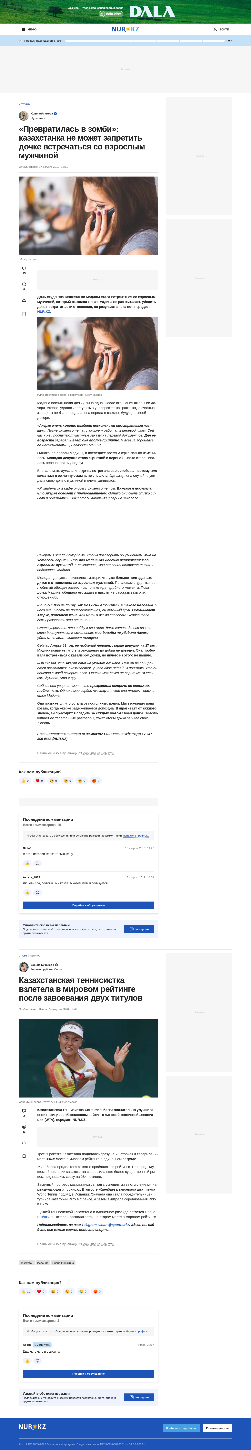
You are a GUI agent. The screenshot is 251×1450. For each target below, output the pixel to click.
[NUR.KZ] (125, 29)
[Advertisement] (125, 69)
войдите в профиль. (136, 835)
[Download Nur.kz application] (125, 12)
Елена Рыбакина (63, 1262)
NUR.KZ (43, 312)
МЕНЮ (32, 29)
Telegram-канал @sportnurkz (105, 1225)
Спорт (23, 955)
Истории (25, 104)
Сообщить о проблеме (181, 1428)
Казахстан (26, 1262)
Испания (42, 1262)
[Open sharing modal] (24, 300)
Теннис (35, 955)
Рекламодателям (217, 1428)
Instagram (142, 929)
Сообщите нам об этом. (98, 753)
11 (28, 1291)
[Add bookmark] (24, 313)
